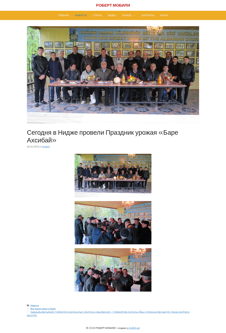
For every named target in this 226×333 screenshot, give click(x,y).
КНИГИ (164, 15)
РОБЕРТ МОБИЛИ (113, 5)
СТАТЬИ (97, 15)
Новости (34, 305)
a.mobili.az (133, 328)
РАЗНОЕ (127, 15)
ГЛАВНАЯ (63, 15)
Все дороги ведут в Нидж (43, 308)
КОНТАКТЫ (148, 15)
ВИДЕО (112, 15)
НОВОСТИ (81, 15)
